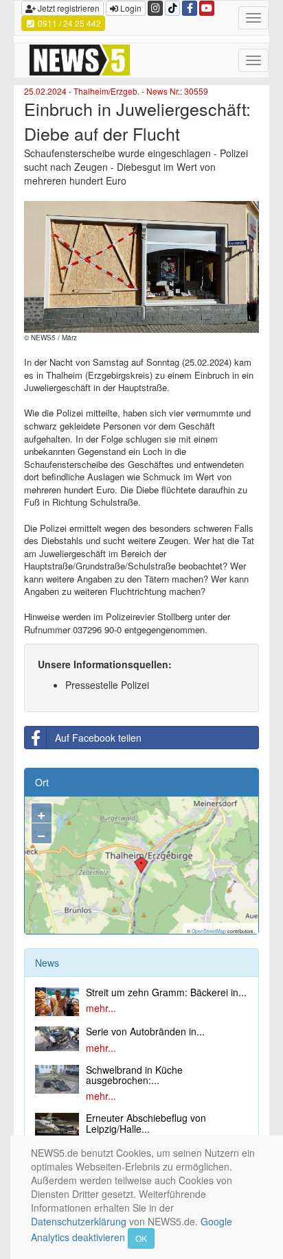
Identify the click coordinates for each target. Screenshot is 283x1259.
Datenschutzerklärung (78, 1221)
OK (141, 1238)
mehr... (101, 1008)
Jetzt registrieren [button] (68, 8)
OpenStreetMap (209, 931)
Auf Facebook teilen (98, 737)
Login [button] (130, 8)
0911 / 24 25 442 (68, 23)
